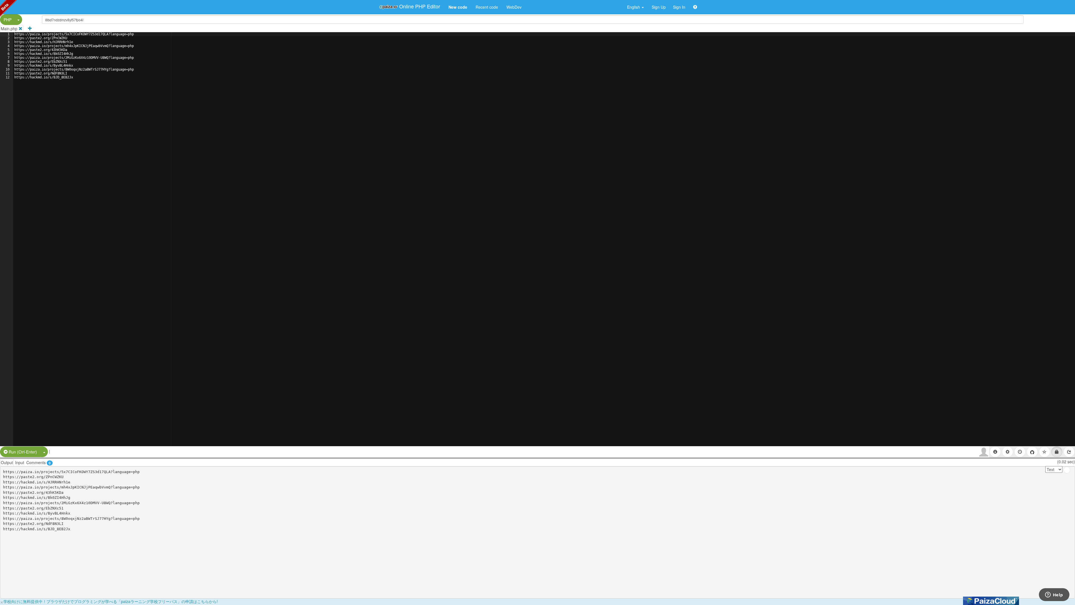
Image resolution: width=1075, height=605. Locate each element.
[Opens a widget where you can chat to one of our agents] (1054, 595)
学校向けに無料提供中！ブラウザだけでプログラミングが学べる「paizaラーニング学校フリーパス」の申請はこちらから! (110, 601)
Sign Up (659, 7)
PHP (7, 19)
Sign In (679, 7)
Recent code (487, 7)
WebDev (514, 7)
